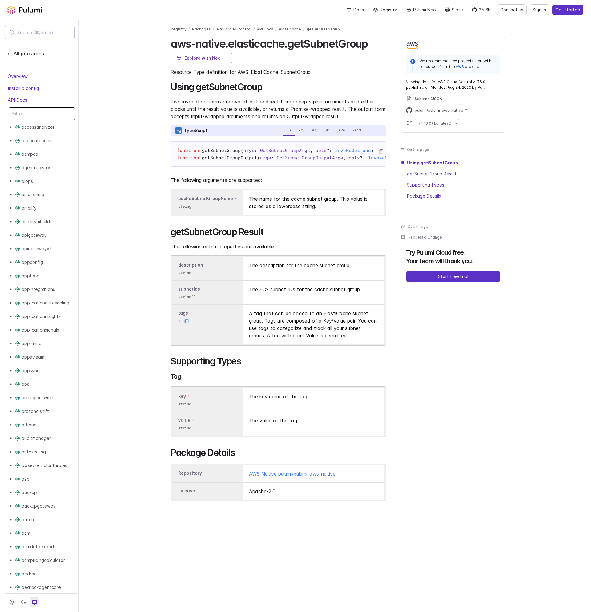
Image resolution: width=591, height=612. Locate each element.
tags (183, 313)
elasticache (290, 29)
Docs (358, 9)
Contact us (511, 9)
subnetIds (189, 289)
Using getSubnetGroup (432, 162)
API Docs (17, 100)
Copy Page (418, 226)
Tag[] (183, 321)
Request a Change (425, 237)
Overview (18, 76)
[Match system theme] (34, 602)
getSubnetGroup (323, 29)
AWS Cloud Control (233, 29)
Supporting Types (425, 184)
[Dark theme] (23, 602)
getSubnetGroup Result (431, 173)
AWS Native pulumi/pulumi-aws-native (292, 474)
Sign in (539, 9)
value (184, 420)
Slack (457, 9)
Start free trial (453, 276)
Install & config (23, 88)
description (190, 265)
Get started (567, 9)
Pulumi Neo (424, 9)
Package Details (424, 196)
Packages (201, 29)
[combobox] (40, 32)
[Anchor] (373, 42)
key (182, 396)
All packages (29, 53)
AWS (460, 66)
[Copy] (380, 151)
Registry (388, 9)
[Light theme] (12, 602)
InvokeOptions (353, 150)
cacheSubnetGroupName (205, 198)
